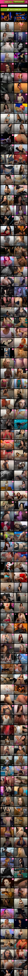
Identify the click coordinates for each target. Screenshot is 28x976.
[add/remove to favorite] (2, 23)
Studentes (4, 5)
